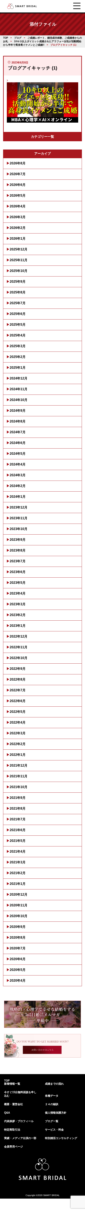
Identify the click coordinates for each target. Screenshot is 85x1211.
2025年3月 (18, 346)
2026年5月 (18, 195)
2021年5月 (18, 840)
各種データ (51, 1095)
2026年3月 (18, 217)
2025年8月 (18, 292)
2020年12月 (18, 894)
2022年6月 (18, 701)
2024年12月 (18, 378)
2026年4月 (18, 206)
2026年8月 (18, 163)
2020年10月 (18, 916)
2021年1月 (18, 884)
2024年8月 (18, 421)
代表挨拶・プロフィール (19, 1121)
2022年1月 (18, 754)
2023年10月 (18, 529)
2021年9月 (18, 797)
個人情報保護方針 (55, 1112)
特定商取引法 (12, 1129)
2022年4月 (18, 722)
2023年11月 (18, 518)
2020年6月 (18, 959)
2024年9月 (18, 410)
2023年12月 (18, 507)
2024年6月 (18, 443)
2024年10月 (18, 400)
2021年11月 (18, 776)
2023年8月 (18, 550)
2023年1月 (18, 625)
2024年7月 (18, 432)
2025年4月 (18, 335)
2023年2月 (18, 615)
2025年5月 (18, 324)
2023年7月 (18, 561)
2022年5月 (18, 711)
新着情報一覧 (12, 1083)
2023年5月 (18, 582)
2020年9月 (18, 927)
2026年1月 (18, 238)
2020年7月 (18, 948)
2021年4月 (18, 851)
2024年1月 (18, 496)
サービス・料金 (54, 1129)
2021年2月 (18, 873)
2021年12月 (18, 765)
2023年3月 (18, 604)
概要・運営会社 (13, 1104)
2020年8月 (18, 937)
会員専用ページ (13, 1146)
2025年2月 (18, 357)
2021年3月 (18, 862)
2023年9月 (18, 539)
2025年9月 (18, 281)
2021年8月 (18, 808)
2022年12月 (18, 636)
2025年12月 (18, 249)
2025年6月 (18, 314)
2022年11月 (18, 647)
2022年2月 (18, 744)
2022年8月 (18, 679)
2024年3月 (18, 475)
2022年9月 (18, 668)
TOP (7, 1080)
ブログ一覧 (51, 1121)
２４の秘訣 (51, 1104)
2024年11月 (18, 389)
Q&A (7, 1112)
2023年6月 (18, 572)
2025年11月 (18, 260)
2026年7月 (18, 174)
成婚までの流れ (54, 1083)
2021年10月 (18, 787)
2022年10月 (18, 658)
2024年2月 (18, 486)
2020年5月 (18, 970)
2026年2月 (18, 228)
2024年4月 (18, 464)
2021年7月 (18, 819)
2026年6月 (18, 185)
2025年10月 (18, 271)
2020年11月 (18, 905)
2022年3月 (18, 733)
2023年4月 (18, 593)
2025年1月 (18, 367)
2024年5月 (18, 453)
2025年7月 (18, 303)
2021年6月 (18, 830)
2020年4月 (18, 980)
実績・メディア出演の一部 (20, 1138)
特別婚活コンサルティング (61, 1138)
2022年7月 (18, 690)
